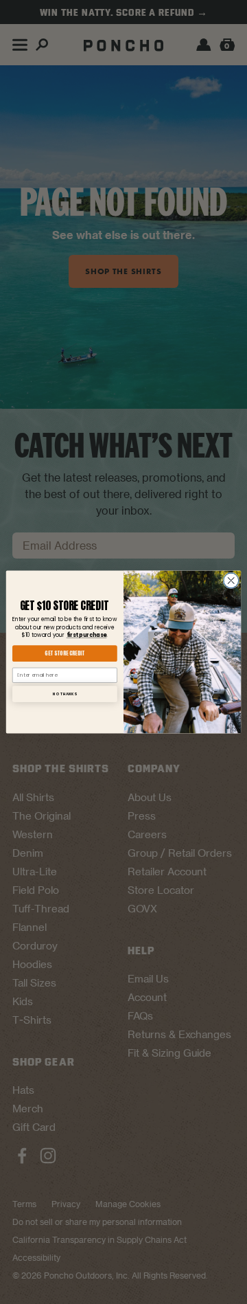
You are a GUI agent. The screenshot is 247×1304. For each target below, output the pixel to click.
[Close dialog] (231, 580)
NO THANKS (64, 693)
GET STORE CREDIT (64, 653)
